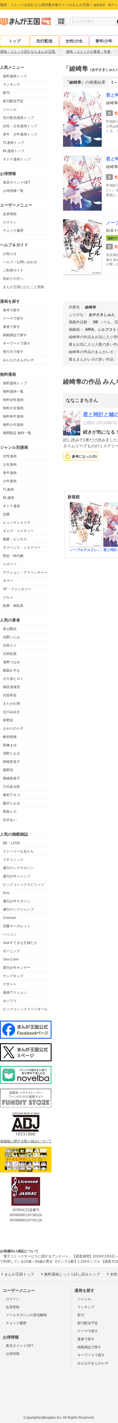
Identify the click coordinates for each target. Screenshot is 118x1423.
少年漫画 (10, 481)
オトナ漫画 (11, 506)
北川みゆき (11, 712)
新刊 (6, 93)
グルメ (8, 597)
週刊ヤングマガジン (18, 868)
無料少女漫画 (13, 408)
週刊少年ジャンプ (16, 876)
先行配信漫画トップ (18, 118)
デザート (10, 984)
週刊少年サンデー (16, 968)
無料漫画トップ (15, 76)
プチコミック (13, 860)
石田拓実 (10, 654)
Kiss (6, 893)
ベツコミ (10, 934)
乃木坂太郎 (11, 787)
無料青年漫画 (13, 416)
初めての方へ (13, 279)
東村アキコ (11, 795)
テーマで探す (13, 318)
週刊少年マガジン (16, 901)
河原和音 (10, 695)
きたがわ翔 (11, 704)
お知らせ (10, 254)
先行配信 (44, 41)
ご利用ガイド (13, 270)
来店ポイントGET (16, 182)
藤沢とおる (11, 803)
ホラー (8, 581)
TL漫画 (8, 489)
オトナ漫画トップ (16, 159)
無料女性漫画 (13, 400)
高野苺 (8, 770)
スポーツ (10, 564)
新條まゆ (10, 745)
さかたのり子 (13, 729)
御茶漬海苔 (11, 687)
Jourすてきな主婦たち (20, 943)
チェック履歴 (13, 231)
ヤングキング (13, 976)
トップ (15, 41)
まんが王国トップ (19, 1274)
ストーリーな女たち (18, 851)
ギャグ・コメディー (18, 531)
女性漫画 (10, 456)
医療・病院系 (13, 606)
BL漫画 (8, 498)
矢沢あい (10, 820)
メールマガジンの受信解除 (26, 1315)
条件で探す (11, 310)
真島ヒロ (10, 812)
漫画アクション (15, 993)
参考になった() (84, 456)
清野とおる (11, 753)
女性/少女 (74, 41)
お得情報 (12, 1354)
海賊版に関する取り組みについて (26, 1141)
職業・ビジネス (15, 539)
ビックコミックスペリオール (25, 1009)
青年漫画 (10, 473)
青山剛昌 (10, 629)
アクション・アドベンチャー (25, 572)
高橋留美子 (11, 778)
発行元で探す (13, 352)
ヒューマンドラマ (16, 523)
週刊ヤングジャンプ (18, 910)
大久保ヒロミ (13, 679)
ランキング (11, 84)
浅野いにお (11, 637)
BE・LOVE (11, 843)
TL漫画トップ (13, 143)
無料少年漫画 (13, 425)
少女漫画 (10, 464)
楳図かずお (11, 670)
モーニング (11, 951)
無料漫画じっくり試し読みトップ (72, 1274)
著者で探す (11, 327)
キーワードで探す (16, 343)
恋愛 (6, 514)
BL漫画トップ (13, 151)
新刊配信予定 (13, 101)
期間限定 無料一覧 (17, 433)
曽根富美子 (11, 762)
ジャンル (10, 109)
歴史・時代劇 (13, 556)
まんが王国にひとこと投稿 (23, 287)
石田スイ (10, 645)
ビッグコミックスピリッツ (23, 885)
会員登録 (10, 214)
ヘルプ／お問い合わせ (20, 262)
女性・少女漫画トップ (20, 126)
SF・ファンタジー (17, 589)
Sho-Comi (11, 959)
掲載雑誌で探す (15, 335)
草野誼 (8, 720)
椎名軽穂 (10, 737)
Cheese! (9, 918)
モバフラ (10, 1001)
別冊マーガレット (16, 926)
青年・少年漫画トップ (20, 134)
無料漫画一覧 (13, 391)
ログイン (10, 222)
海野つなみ (11, 662)
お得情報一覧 (13, 191)
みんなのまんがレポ (18, 360)
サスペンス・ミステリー (22, 548)
